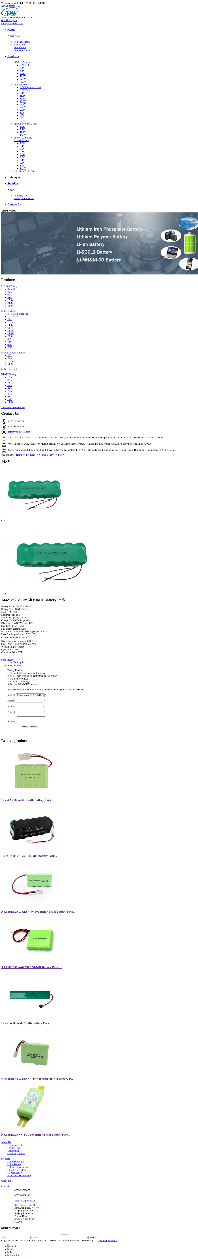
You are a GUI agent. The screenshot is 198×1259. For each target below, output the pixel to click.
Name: (10, 700)
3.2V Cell (24, 65)
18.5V (23, 101)
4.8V (22, 151)
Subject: (11, 695)
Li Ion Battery (20, 84)
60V (22, 118)
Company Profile (22, 41)
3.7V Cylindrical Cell (30, 87)
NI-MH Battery (21, 140)
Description (19, 662)
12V (22, 165)
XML (4, 5)
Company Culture (22, 50)
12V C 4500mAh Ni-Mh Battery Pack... (26, 1023)
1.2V (22, 143)
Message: (12, 721)
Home (11, 29)
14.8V (23, 98)
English (13, 20)
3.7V (22, 126)
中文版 (5, 20)
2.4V (22, 146)
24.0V (23, 79)
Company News (22, 195)
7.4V (22, 93)
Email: (10, 712)
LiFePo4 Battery (22, 62)
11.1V (23, 95)
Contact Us (14, 204)
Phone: (10, 706)
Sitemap (11, 5)
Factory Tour (20, 44)
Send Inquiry (7, 659)
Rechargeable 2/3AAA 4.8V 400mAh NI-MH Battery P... (37, 1078)
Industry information (24, 198)
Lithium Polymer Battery (26, 123)
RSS (18, 5)
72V (22, 121)
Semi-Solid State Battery (26, 171)
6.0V (22, 154)
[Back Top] (13, 1255)
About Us (13, 35)
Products (13, 56)
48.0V (23, 81)
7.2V (22, 157)
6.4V (22, 70)
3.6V (22, 148)
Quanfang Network (107, 1240)
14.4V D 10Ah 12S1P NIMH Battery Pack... (29, 855)
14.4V (23, 168)
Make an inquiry (15, 665)
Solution (12, 183)
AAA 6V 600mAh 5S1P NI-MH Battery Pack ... (31, 967)
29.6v (22, 109)
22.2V (23, 104)
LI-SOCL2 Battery (23, 137)
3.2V (22, 68)
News (10, 189)
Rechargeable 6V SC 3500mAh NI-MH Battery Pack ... (36, 1134)
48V (22, 115)
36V (22, 112)
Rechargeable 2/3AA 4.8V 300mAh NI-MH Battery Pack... (38, 911)
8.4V (22, 160)
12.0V (23, 76)
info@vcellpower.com (12, 23)
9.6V (22, 73)
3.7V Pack (25, 90)
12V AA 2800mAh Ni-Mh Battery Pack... (27, 800)
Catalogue (13, 177)
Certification (20, 47)
